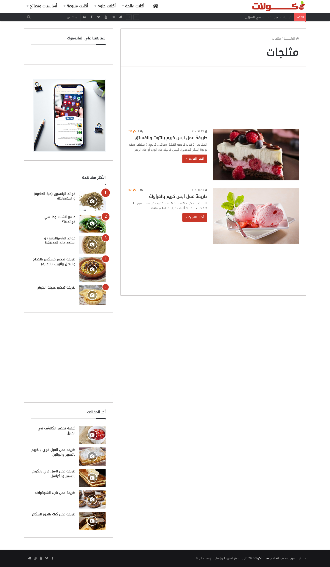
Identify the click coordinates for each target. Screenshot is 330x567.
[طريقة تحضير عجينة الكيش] (92, 295)
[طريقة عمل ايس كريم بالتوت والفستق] (256, 154)
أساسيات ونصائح (43, 6)
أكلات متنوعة (77, 6)
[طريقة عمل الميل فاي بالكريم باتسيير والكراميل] (92, 478)
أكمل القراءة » (195, 158)
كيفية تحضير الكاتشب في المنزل (269, 17)
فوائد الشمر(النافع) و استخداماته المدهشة (59, 240)
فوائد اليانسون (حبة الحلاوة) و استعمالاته (54, 196)
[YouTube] (105, 17)
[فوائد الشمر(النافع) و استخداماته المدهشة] (92, 245)
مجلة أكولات (261, 558)
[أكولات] (270, 6)
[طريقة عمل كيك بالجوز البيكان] (92, 521)
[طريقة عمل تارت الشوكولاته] (92, 499)
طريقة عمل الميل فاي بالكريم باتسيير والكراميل (53, 473)
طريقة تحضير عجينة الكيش (56, 287)
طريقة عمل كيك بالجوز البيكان (53, 514)
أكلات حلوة (107, 6)
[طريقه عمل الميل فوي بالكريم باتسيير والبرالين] (92, 456)
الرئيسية (289, 38)
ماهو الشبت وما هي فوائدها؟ (59, 219)
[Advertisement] (213, 99)
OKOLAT (198, 131)
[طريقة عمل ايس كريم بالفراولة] (256, 216)
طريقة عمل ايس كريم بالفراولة (178, 196)
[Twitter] (98, 17)
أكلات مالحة (134, 6)
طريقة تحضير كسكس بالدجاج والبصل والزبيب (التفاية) (54, 261)
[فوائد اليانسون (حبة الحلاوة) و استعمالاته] (92, 201)
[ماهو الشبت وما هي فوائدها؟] (92, 223)
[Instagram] (113, 17)
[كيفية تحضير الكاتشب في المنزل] (92, 435)
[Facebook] (91, 17)
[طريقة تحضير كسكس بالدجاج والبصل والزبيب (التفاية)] (92, 269)
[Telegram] (120, 17)
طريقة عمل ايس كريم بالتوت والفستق (171, 138)
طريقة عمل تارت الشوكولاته (55, 492)
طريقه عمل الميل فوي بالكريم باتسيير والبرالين (53, 452)
